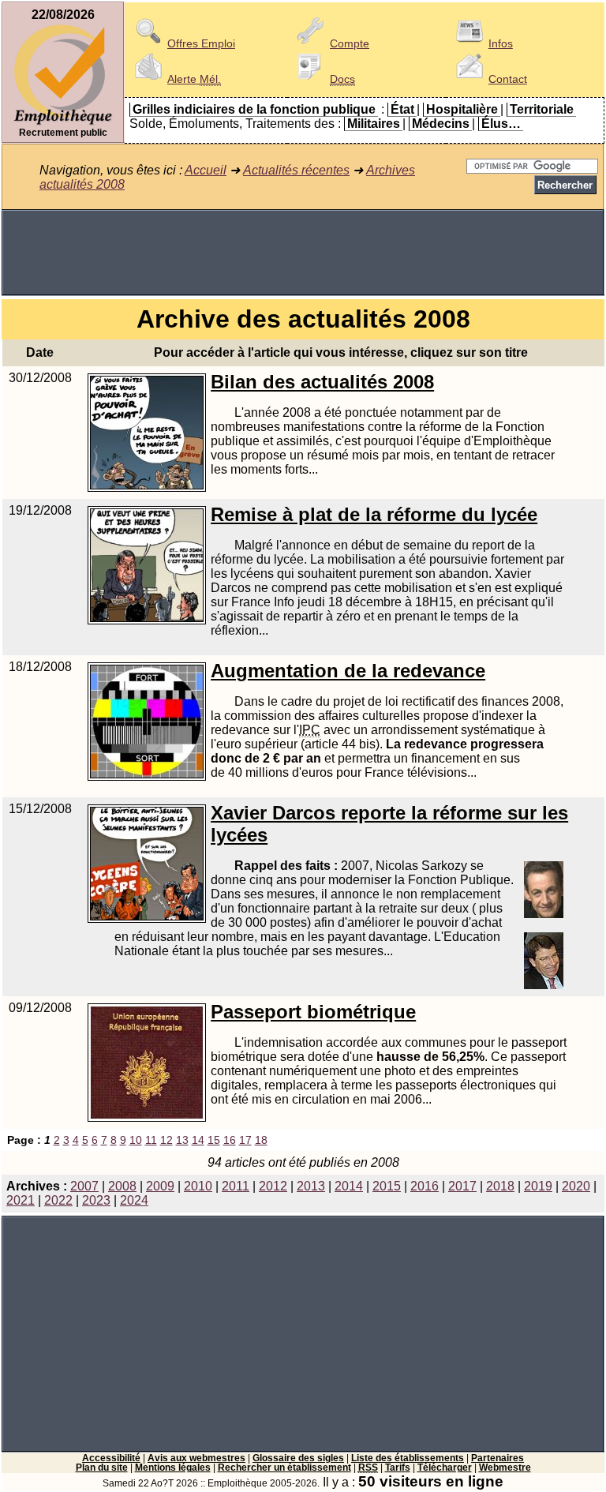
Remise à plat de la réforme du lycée (374, 514)
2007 (84, 1186)
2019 (538, 1186)
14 (198, 1140)
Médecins (440, 123)
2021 (20, 1200)
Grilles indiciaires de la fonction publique (254, 109)
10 (135, 1140)
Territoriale (542, 109)
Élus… (501, 123)
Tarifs (397, 1467)
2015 (386, 1186)
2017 (462, 1186)
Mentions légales (173, 1467)
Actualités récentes (296, 170)
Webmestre (505, 1467)
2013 (311, 1186)
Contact (507, 79)
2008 (122, 1186)
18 (261, 1140)
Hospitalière (462, 109)
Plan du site (102, 1467)
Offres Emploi (201, 43)
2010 (198, 1186)
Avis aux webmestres (196, 1458)
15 (214, 1140)
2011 (235, 1186)
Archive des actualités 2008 (303, 319)
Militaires (373, 123)
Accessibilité (111, 1458)
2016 (424, 1186)
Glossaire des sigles (298, 1458)
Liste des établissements (407, 1458)
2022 (58, 1200)
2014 (349, 1186)
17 (245, 1140)
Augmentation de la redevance (348, 670)
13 (182, 1140)
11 (151, 1140)
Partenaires (497, 1458)
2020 (576, 1186)
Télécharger (444, 1467)
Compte (349, 43)
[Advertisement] (303, 252)
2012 (273, 1186)
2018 (500, 1186)
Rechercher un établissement (284, 1467)
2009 (160, 1186)
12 (166, 1140)
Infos (500, 43)
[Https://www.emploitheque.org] (63, 123)
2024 (134, 1200)
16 (229, 1140)
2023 (96, 1200)
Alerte (194, 79)
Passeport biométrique (313, 1011)
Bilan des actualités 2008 (322, 381)
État (402, 109)
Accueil (205, 170)
